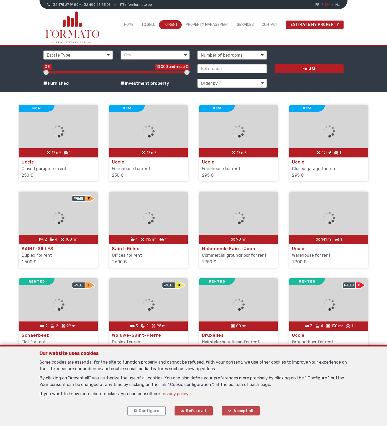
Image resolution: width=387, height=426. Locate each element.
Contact (270, 24)
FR (317, 5)
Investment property (146, 83)
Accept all (243, 411)
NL (337, 5)
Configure (149, 411)
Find (307, 68)
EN (327, 5)
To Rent (170, 24)
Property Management (207, 24)
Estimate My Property (314, 24)
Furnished (58, 83)
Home (128, 24)
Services (245, 24)
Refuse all (196, 411)
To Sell (148, 24)
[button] (155, 55)
